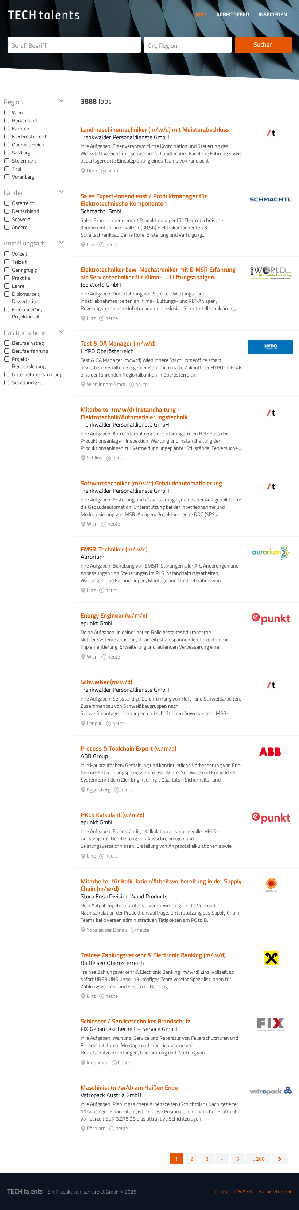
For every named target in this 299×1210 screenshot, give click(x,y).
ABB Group (94, 756)
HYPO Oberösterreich (107, 351)
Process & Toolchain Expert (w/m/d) (128, 748)
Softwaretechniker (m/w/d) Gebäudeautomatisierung (151, 483)
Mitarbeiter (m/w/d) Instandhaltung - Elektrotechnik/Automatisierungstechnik (134, 413)
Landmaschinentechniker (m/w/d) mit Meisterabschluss (155, 129)
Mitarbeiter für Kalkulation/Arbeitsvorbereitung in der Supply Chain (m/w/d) (161, 885)
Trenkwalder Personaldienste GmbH (125, 137)
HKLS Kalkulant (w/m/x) (112, 815)
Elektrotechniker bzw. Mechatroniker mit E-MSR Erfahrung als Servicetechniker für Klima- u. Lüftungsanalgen (158, 273)
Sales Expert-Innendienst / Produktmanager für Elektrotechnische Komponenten (144, 199)
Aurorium (92, 556)
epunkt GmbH (98, 623)
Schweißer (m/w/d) (106, 682)
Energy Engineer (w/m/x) (114, 615)
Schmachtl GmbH (102, 211)
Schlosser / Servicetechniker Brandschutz (136, 1021)
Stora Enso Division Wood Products (124, 896)
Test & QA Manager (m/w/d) (118, 343)
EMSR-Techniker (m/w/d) (114, 549)
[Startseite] (43, 14)
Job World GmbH (101, 284)
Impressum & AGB (232, 1191)
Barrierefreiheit (275, 1191)
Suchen (263, 44)
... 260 (258, 1159)
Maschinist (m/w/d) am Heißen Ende (129, 1087)
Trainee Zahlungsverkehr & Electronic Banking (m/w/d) (153, 955)
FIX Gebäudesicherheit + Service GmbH (129, 1028)
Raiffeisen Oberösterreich (112, 962)
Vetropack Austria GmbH (111, 1095)
